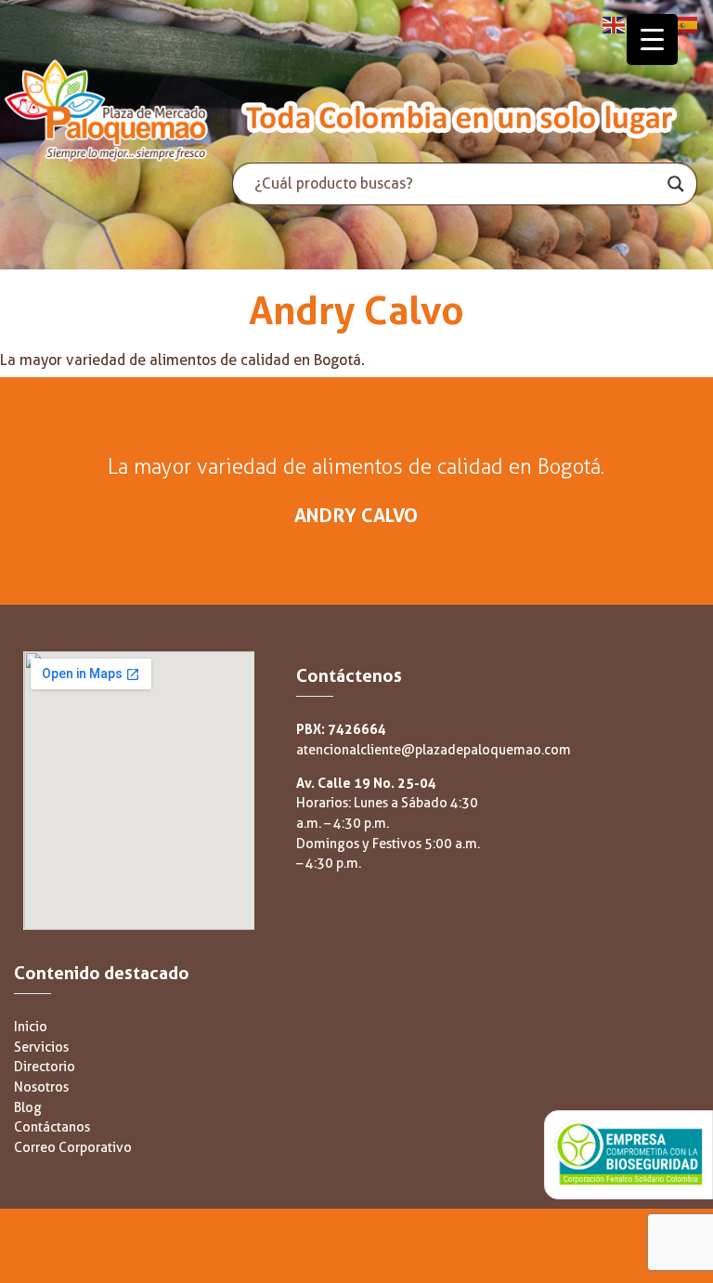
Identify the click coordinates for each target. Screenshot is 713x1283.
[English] (615, 24)
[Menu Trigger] (652, 39)
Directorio (44, 1067)
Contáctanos (52, 1127)
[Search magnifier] (676, 184)
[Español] (687, 24)
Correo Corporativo (73, 1148)
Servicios (41, 1047)
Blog (28, 1108)
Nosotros (41, 1087)
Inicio (30, 1027)
